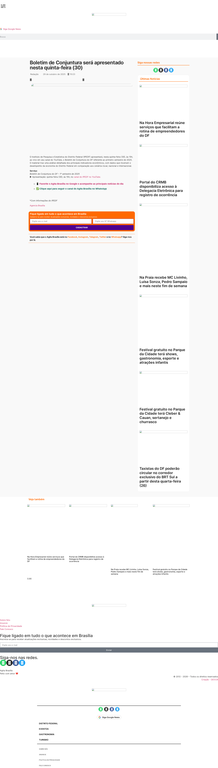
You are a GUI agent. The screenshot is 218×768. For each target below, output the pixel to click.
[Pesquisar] (217, 37)
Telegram (93, 237)
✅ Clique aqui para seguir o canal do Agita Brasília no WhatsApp (71, 188)
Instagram (83, 237)
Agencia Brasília (37, 205)
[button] (55, 79)
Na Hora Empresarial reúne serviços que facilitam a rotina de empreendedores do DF (162, 129)
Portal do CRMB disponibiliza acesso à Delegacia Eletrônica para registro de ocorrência (161, 188)
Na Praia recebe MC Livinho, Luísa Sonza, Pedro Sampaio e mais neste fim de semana (163, 281)
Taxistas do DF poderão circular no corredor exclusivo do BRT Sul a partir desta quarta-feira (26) (160, 477)
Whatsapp (116, 237)
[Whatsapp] (155, 70)
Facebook (72, 237)
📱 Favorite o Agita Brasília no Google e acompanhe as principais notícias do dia (79, 184)
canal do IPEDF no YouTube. (87, 177)
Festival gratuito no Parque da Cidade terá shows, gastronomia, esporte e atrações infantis (162, 356)
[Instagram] (161, 70)
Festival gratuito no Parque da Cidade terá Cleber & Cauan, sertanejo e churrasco (162, 415)
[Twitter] (171, 70)
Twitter (102, 237)
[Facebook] (166, 70)
